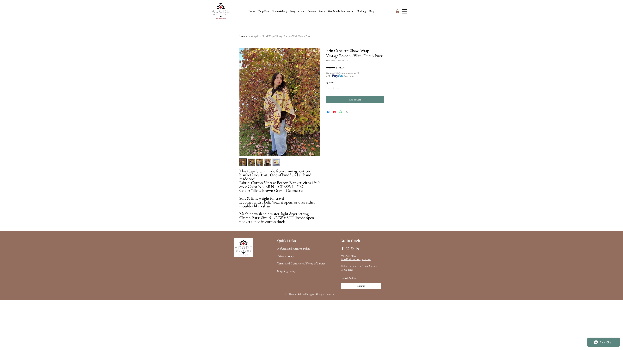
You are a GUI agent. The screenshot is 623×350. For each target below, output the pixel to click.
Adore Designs (306, 294)
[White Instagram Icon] (347, 249)
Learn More (349, 76)
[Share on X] (347, 112)
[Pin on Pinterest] (334, 112)
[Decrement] (329, 88)
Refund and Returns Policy (293, 248)
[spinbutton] (333, 88)
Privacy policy (285, 256)
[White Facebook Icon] (343, 249)
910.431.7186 (348, 255)
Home (242, 36)
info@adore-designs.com (356, 259)
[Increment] (338, 88)
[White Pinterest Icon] (352, 249)
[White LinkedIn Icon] (357, 249)
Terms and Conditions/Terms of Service (301, 263)
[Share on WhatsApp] (340, 112)
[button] (322, 11)
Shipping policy (286, 271)
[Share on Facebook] (328, 112)
